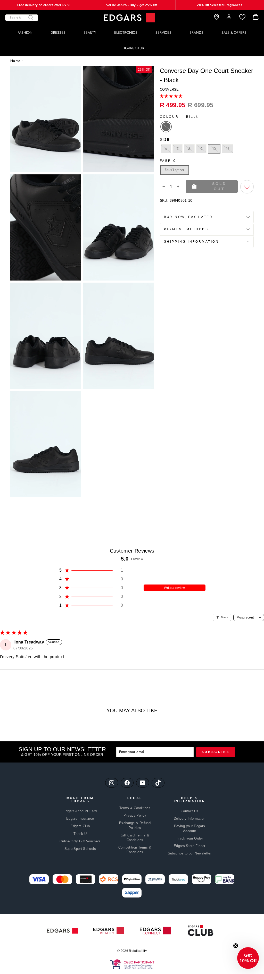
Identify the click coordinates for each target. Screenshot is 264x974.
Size (165, 139)
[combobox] (21, 17)
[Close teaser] (235, 945)
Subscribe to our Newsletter (189, 853)
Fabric (168, 161)
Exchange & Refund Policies (135, 825)
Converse (169, 89)
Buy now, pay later (188, 217)
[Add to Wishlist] (247, 186)
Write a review (174, 588)
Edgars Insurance (80, 818)
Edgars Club (80, 826)
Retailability (138, 951)
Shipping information (191, 241)
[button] (171, 96)
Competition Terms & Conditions (135, 849)
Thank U (80, 834)
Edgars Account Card (80, 811)
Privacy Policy (134, 815)
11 (227, 148)
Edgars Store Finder (189, 846)
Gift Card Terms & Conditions (135, 837)
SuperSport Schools (80, 849)
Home (15, 61)
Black (166, 127)
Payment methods (186, 229)
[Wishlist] (242, 17)
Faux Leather (175, 169)
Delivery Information (189, 818)
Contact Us (190, 811)
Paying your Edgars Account (189, 828)
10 (214, 148)
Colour (179, 116)
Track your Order (189, 838)
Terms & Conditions (134, 808)
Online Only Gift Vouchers (80, 841)
